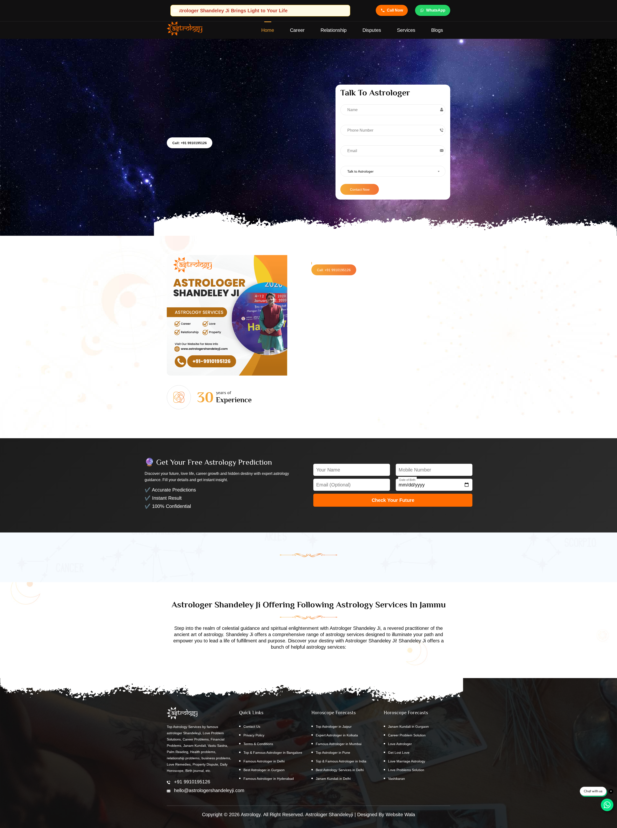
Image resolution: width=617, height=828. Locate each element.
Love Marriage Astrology (406, 761)
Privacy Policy (253, 735)
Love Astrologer (400, 744)
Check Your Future (393, 500)
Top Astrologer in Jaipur (334, 726)
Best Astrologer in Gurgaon (264, 770)
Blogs (437, 30)
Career (297, 30)
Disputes (371, 30)
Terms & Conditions (258, 744)
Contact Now (359, 189)
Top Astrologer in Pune (333, 752)
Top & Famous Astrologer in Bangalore (272, 752)
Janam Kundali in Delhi (333, 779)
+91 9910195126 (192, 781)
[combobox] (392, 171)
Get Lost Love (398, 752)
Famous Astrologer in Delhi (264, 761)
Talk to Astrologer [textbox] (360, 171)
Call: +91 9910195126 (189, 143)
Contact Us (251, 726)
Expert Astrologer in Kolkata (337, 735)
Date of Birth (407, 480)
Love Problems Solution (406, 770)
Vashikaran (396, 779)
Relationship (334, 30)
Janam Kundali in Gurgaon (408, 726)
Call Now (395, 10)
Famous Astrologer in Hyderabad (268, 779)
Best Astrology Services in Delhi (340, 770)
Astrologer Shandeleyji (329, 814)
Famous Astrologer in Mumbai (339, 744)
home (267, 30)
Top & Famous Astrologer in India (341, 761)
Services (406, 30)
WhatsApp (435, 10)
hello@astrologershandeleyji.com (209, 790)
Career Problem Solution (407, 735)
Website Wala (400, 814)
